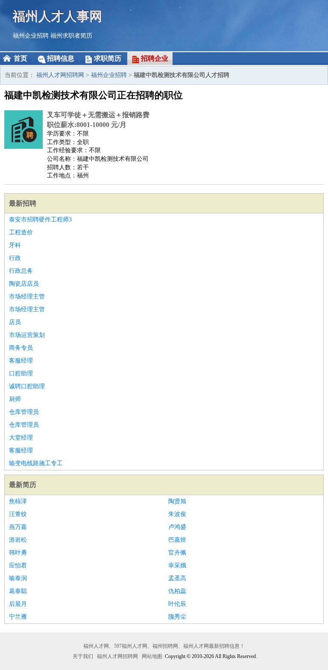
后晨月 (18, 604)
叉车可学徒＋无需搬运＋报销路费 (98, 114)
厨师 (15, 399)
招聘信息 (60, 58)
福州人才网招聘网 (60, 75)
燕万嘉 (18, 527)
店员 (15, 322)
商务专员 (21, 348)
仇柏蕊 (177, 591)
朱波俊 (177, 514)
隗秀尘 (177, 617)
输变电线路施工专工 (36, 463)
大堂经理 (21, 437)
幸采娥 (177, 565)
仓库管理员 (24, 412)
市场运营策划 (27, 335)
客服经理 (21, 360)
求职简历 (107, 58)
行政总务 (21, 271)
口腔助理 (21, 373)
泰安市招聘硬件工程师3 (40, 219)
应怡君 (18, 565)
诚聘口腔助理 (27, 386)
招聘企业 (154, 58)
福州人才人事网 (57, 16)
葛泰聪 (18, 591)
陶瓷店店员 (24, 283)
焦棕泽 (18, 501)
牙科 (15, 245)
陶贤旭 (177, 501)
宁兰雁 (18, 617)
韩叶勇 (18, 552)
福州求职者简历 (71, 35)
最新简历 (22, 484)
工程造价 (21, 232)
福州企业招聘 (31, 35)
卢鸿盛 (177, 527)
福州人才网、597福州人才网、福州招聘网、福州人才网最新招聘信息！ (164, 646)
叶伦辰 (177, 604)
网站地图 (152, 656)
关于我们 (83, 656)
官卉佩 (177, 552)
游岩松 (18, 540)
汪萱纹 (18, 514)
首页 (20, 58)
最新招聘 (22, 203)
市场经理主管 (27, 296)
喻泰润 (18, 578)
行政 (15, 258)
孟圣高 (177, 578)
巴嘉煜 (177, 540)
